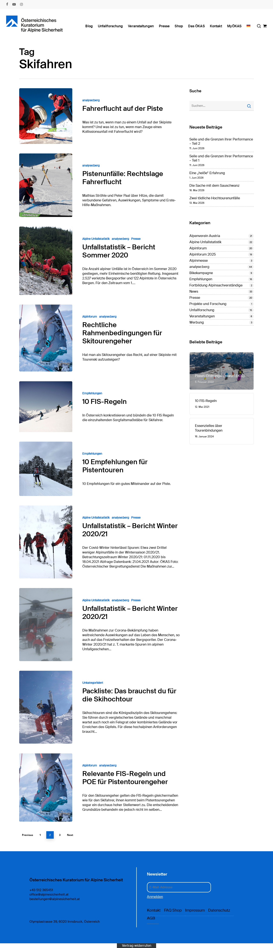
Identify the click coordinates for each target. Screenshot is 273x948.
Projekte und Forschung (208, 304)
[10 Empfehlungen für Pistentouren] (45, 469)
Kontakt (154, 910)
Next (70, 835)
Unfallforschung (201, 310)
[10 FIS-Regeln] (45, 406)
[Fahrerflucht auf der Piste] (45, 116)
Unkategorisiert (92, 683)
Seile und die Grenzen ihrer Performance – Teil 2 (221, 141)
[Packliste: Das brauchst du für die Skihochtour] (45, 707)
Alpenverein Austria (204, 236)
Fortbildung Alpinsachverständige (216, 285)
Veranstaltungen (202, 316)
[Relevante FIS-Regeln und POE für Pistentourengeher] (45, 787)
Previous (27, 835)
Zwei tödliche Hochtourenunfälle (214, 198)
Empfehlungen (92, 393)
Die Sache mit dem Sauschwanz (214, 186)
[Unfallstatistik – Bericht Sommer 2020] (45, 261)
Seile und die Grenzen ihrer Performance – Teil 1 (221, 158)
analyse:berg (91, 100)
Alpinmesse (198, 261)
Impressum (195, 910)
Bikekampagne (201, 273)
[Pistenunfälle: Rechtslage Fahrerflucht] (45, 185)
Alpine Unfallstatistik (96, 239)
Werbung (196, 322)
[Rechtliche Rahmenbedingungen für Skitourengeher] (45, 338)
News (193, 291)
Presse (136, 239)
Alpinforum (89, 316)
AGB (151, 918)
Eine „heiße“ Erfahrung (207, 173)
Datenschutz (219, 910)
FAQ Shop (173, 910)
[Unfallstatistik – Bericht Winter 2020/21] (45, 542)
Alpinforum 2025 (202, 254)
